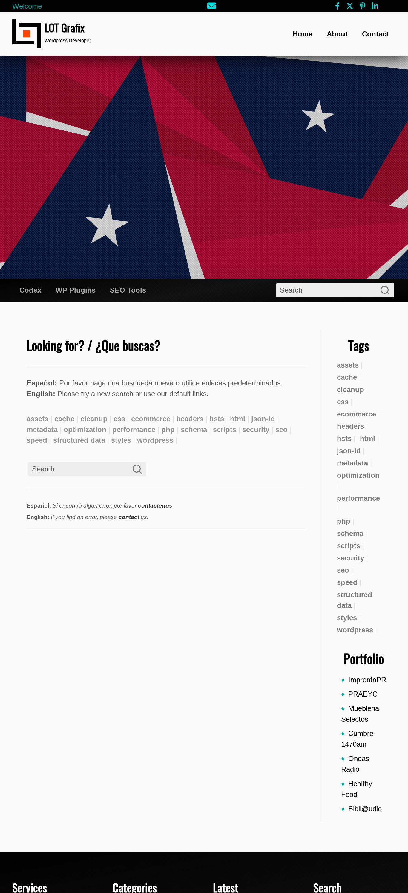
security (350, 558)
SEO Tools (128, 290)
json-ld (349, 451)
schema (350, 533)
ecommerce (356, 414)
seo (343, 570)
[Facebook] (337, 6)
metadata (352, 463)
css (343, 402)
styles (347, 618)
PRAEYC (363, 694)
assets (348, 365)
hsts (344, 438)
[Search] (385, 290)
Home (302, 34)
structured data (354, 600)
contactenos (155, 505)
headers (350, 426)
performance (358, 498)
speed (347, 582)
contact (129, 517)
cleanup (350, 389)
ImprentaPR (367, 680)
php (343, 521)
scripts (348, 546)
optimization (358, 475)
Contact (375, 34)
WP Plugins (76, 290)
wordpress (355, 630)
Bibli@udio (365, 809)
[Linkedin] (375, 6)
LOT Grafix (65, 27)
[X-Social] (350, 6)
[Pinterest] (362, 6)
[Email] (212, 6)
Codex (30, 290)
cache (347, 377)
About (337, 34)
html (367, 438)
